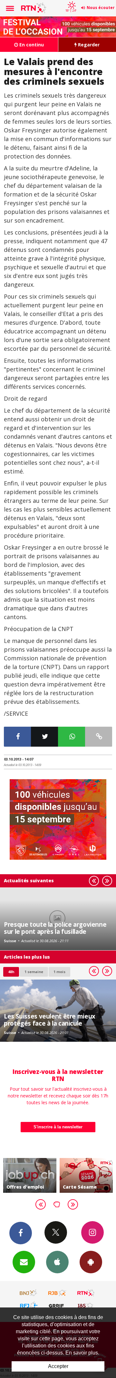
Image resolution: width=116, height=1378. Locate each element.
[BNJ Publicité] (29, 1292)
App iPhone (57, 1262)
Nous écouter (101, 7)
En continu (31, 45)
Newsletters (24, 1262)
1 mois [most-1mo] (59, 971)
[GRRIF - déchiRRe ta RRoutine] (57, 1305)
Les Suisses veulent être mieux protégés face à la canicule (49, 1019)
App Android (91, 1262)
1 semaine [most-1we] (33, 971)
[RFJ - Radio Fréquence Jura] (29, 1305)
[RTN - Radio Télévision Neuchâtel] (86, 1292)
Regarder (88, 45)
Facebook (20, 1233)
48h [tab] (11, 971)
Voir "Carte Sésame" (86, 1175)
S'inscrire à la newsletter (58, 1126)
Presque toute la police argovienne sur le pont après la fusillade (55, 927)
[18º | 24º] (70, 0)
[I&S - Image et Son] (86, 1305)
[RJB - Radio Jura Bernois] (57, 1292)
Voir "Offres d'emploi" (29, 1175)
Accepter (58, 1366)
